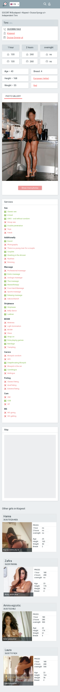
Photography (12, 245)
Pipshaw (10, 259)
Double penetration (15, 226)
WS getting (11, 416)
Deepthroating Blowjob (16, 363)
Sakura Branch (13, 299)
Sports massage (14, 292)
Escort (10, 241)
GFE (9, 359)
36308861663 (14, 29)
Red (35, 85)
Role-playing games (15, 340)
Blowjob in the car (14, 366)
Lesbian (10, 314)
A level (10, 215)
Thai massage (13, 281)
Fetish (9, 233)
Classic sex (11, 212)
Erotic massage (13, 274)
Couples (10, 252)
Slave (9, 333)
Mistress (10, 323)
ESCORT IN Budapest (11, 13)
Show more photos (30, 188)
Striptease (11, 307)
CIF (8, 404)
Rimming (11, 262)
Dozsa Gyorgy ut (37, 13)
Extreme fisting (13, 389)
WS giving (11, 412)
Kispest (25, 13)
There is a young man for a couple (21, 248)
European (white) (41, 78)
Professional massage (16, 271)
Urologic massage (14, 278)
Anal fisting (11, 385)
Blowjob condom (14, 356)
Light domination (14, 326)
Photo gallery (13, 96)
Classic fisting (13, 382)
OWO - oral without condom (18, 219)
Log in (50, 3)
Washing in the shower (16, 255)
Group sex (11, 222)
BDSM (9, 330)
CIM (8, 397)
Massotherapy (13, 285)
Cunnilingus (12, 370)
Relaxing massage (14, 295)
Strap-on (10, 337)
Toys (9, 229)
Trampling (11, 347)
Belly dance (12, 311)
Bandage (11, 344)
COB (9, 401)
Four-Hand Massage (15, 288)
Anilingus (11, 373)
